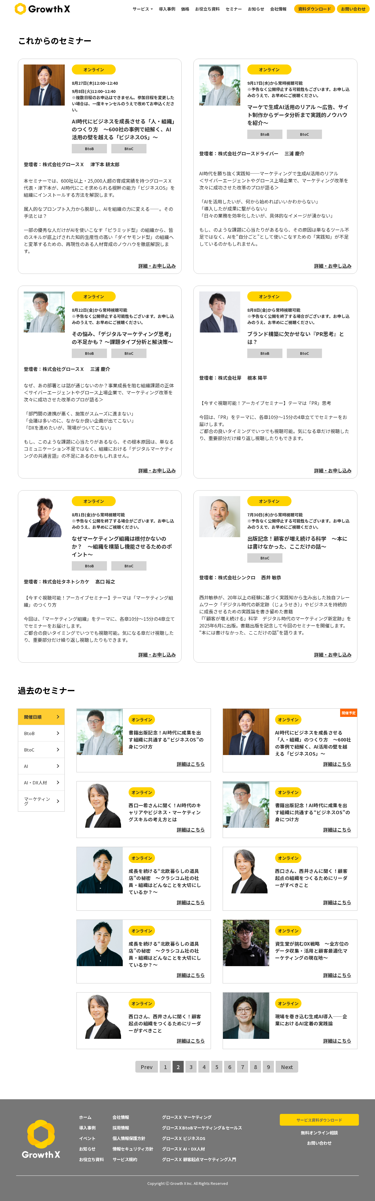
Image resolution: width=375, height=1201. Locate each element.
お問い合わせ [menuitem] (319, 1143)
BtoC (29, 750)
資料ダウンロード (314, 9)
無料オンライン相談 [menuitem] (319, 1132)
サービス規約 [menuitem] (124, 1159)
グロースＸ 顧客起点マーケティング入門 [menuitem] (199, 1159)
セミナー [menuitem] (234, 9)
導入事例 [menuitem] (167, 9)
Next (287, 1067)
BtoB (29, 733)
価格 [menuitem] (185, 9)
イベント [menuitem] (87, 1138)
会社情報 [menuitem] (278, 9)
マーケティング (37, 801)
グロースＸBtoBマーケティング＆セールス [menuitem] (202, 1127)
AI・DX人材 (35, 782)
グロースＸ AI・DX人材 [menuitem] (183, 1149)
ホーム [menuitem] (85, 1117)
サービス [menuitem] (141, 9)
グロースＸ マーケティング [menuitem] (187, 1117)
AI (26, 766)
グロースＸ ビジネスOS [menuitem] (183, 1138)
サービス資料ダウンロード (319, 1120)
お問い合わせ (353, 9)
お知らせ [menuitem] (256, 9)
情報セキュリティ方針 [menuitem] (132, 1149)
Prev (147, 1067)
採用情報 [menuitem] (120, 1127)
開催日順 (33, 717)
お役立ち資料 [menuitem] (207, 9)
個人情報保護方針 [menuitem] (128, 1138)
